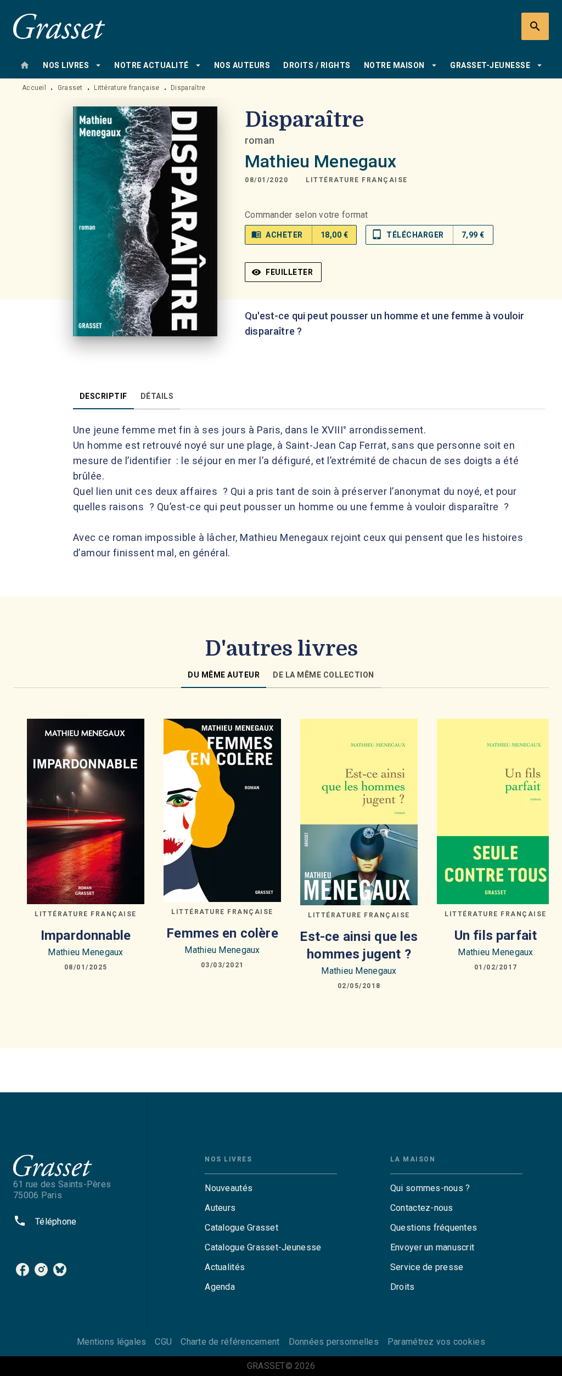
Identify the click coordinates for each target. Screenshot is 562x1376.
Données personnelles (334, 1341)
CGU (163, 1341)
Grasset (70, 88)
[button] (356, 180)
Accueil (34, 88)
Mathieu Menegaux (320, 161)
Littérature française (126, 88)
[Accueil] (59, 26)
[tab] (24, 65)
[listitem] (22, 1269)
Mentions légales (111, 1341)
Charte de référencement (230, 1341)
